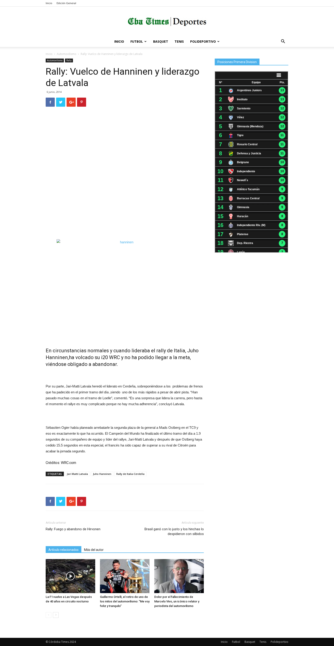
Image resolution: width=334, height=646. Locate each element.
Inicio (49, 3)
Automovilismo (66, 54)
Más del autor (94, 550)
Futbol (136, 41)
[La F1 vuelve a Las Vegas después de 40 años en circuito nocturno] (70, 576)
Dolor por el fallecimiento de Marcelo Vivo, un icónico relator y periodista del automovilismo (176, 601)
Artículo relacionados (63, 550)
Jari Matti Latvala (77, 474)
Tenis (179, 41)
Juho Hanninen (102, 474)
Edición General (66, 3)
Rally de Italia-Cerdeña (130, 474)
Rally (69, 60)
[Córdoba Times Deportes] (167, 21)
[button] (282, 42)
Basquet (160, 41)
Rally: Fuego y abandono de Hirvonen (73, 529)
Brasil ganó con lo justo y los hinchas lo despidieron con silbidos (174, 531)
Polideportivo (203, 41)
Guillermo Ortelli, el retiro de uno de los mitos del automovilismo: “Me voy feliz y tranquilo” (125, 601)
